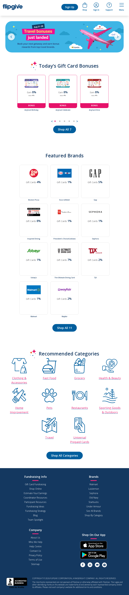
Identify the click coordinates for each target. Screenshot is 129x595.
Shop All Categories (64, 455)
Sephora (93, 493)
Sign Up (69, 7)
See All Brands (93, 510)
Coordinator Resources (35, 497)
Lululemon (93, 488)
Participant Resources (35, 502)
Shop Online (35, 488)
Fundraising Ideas (35, 506)
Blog (35, 515)
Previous (15, 99)
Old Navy (93, 497)
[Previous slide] (11, 36)
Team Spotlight (35, 519)
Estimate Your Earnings (35, 493)
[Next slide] (117, 36)
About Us (35, 537)
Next (114, 99)
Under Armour (93, 506)
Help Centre (35, 546)
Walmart (93, 484)
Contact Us (35, 550)
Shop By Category (94, 515)
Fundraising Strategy (35, 510)
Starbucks (94, 502)
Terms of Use (35, 559)
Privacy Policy (35, 555)
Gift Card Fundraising (35, 484)
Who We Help (35, 541)
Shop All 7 (64, 129)
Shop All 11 (64, 328)
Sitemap (35, 564)
